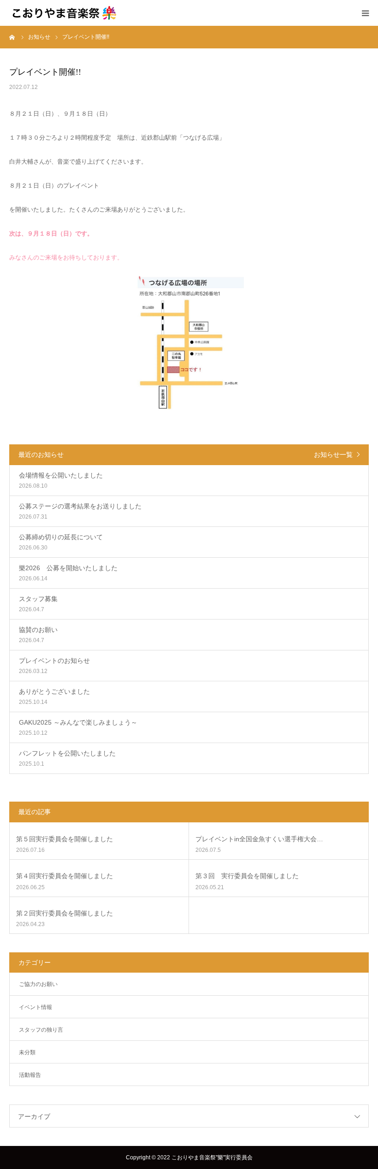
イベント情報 (35, 1007)
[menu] (365, 13)
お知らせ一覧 (333, 454)
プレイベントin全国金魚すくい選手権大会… (259, 839)
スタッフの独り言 (41, 1030)
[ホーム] (12, 37)
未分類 (27, 1052)
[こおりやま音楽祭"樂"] (64, 13)
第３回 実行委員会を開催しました (247, 876)
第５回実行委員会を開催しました (64, 839)
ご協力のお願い (38, 984)
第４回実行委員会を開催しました (64, 876)
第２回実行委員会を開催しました (64, 913)
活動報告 (30, 1075)
